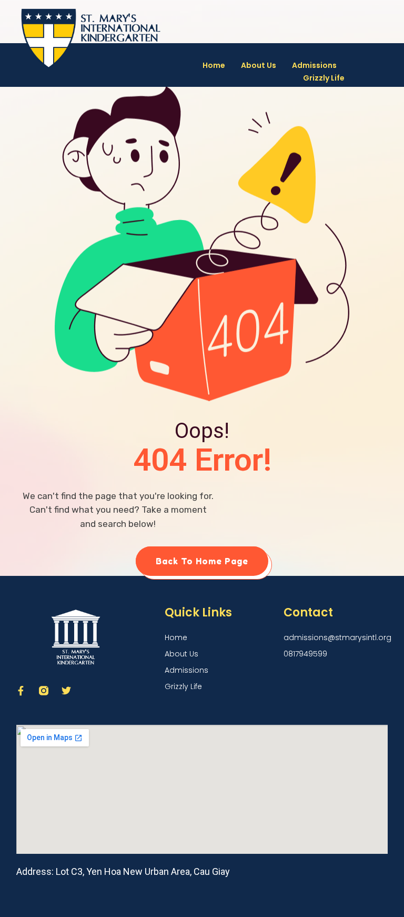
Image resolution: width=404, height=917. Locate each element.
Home (214, 65)
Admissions (314, 65)
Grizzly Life (324, 78)
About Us (258, 65)
